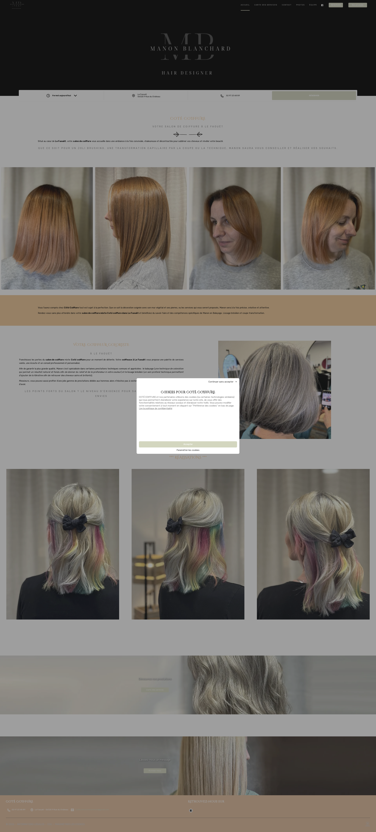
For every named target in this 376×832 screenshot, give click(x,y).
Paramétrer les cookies (188, 450)
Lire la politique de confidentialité (155, 408)
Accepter (188, 444)
